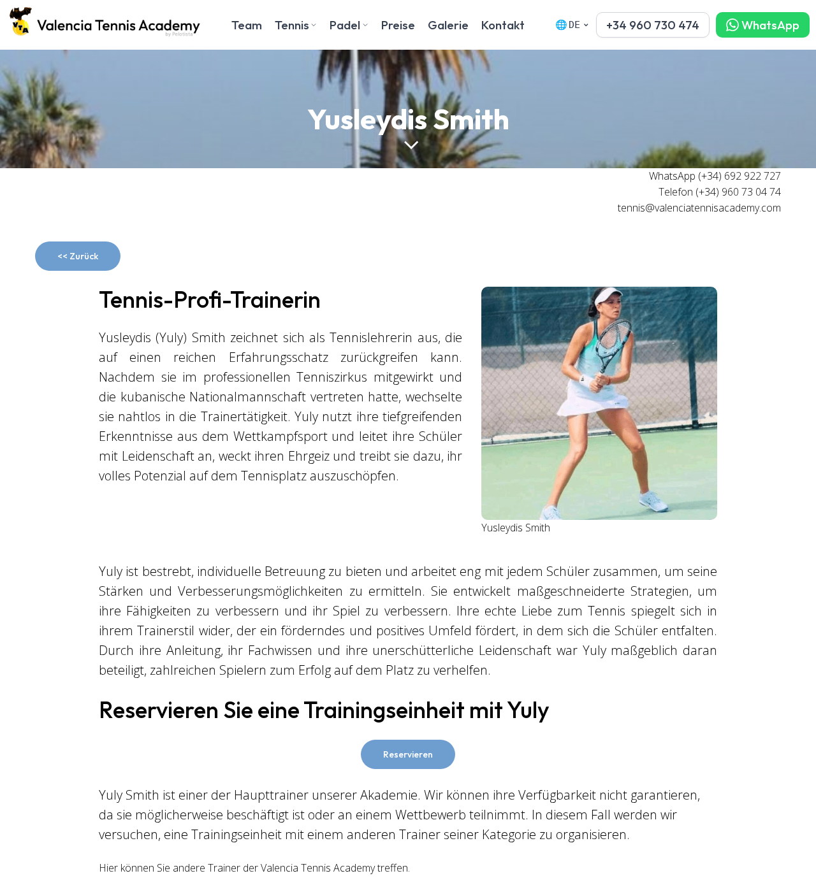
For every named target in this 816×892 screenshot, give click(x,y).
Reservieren (408, 754)
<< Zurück (77, 256)
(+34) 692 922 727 (739, 176)
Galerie (448, 25)
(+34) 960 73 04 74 (738, 192)
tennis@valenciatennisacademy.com (699, 208)
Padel (345, 25)
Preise (398, 25)
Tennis (292, 25)
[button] (653, 25)
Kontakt (503, 25)
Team (246, 25)
